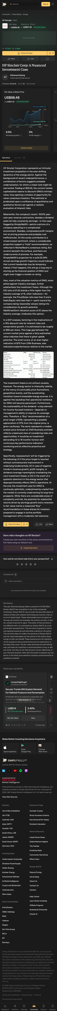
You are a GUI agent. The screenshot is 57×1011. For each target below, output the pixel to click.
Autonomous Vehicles (10, 877)
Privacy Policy (26, 995)
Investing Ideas (36, 850)
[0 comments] (47, 59)
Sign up (45, 4)
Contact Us (34, 886)
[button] (5, 77)
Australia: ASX (8, 820)
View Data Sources (9, 797)
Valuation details (26, 148)
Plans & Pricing (36, 872)
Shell (4, 916)
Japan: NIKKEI (8, 837)
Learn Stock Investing (38, 901)
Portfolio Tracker (36, 811)
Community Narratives (39, 855)
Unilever (5, 921)
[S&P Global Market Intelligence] (11, 781)
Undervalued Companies (12, 859)
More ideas (6, 894)
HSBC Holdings (8, 912)
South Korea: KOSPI (10, 842)
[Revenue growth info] (21, 135)
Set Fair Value (12, 718)
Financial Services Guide (12, 999)
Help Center (34, 896)
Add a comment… (14, 581)
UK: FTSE (6, 815)
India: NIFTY (7, 824)
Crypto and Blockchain (11, 885)
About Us (33, 881)
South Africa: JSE (9, 833)
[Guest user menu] (53, 4)
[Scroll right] (56, 120)
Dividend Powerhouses (11, 864)
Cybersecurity (8, 890)
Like (32, 59)
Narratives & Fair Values (39, 820)
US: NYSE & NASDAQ (11, 811)
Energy (25, 14)
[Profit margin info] (41, 135)
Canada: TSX (7, 828)
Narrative (6, 158)
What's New (34, 859)
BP (3, 938)
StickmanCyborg (17, 75)
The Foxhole (34, 846)
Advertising (34, 877)
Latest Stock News (37, 837)
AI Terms (37, 995)
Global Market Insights (39, 842)
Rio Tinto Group (8, 929)
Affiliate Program (36, 905)
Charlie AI (33, 914)
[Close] (52, 559)
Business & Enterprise (38, 910)
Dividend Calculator (38, 824)
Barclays (5, 942)
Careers (33, 890)
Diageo (5, 925)
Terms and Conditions (11, 995)
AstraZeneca (7, 907)
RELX (4, 934)
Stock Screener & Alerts (39, 815)
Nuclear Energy (8, 872)
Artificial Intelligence (10, 881)
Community (6, 14)
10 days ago (40, 725)
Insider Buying (8, 868)
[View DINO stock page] (5, 26)
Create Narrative (30, 548)
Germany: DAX (8, 846)
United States (16, 14)
